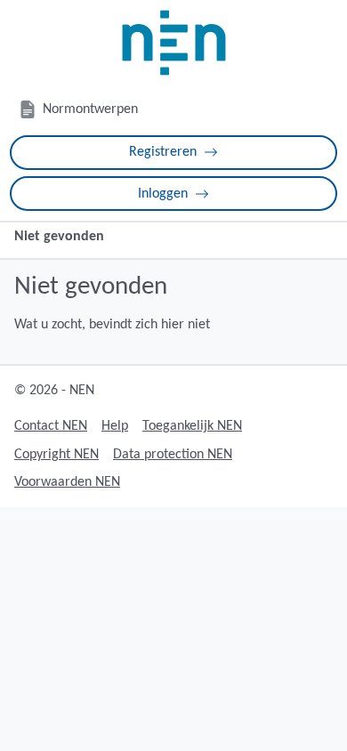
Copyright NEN (56, 455)
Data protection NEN (172, 455)
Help (114, 426)
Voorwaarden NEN (67, 482)
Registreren (163, 152)
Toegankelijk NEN (192, 426)
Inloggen (163, 194)
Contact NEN (50, 426)
